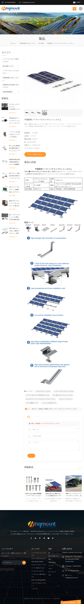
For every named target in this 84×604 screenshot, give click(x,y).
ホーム (14, 43)
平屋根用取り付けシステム (27, 43)
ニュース (50, 566)
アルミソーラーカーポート (38, 558)
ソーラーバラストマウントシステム (64, 391)
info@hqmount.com (28, 2)
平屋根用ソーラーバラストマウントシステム (47, 424)
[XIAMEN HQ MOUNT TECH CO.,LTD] (11, 8)
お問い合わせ (52, 562)
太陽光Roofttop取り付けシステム (11, 86)
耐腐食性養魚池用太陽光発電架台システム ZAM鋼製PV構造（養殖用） (14, 162)
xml (49, 575)
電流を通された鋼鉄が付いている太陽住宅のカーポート (53, 495)
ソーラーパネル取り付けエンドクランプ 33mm (14, 134)
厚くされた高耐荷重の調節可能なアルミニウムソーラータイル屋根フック (14, 148)
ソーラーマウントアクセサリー (10, 72)
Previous (78, 467)
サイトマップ (52, 572)
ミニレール (34, 589)
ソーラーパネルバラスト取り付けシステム (37, 395)
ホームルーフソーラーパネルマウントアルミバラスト (40, 399)
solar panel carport (37, 562)
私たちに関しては (53, 556)
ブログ (50, 569)
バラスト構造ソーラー (32, 403)
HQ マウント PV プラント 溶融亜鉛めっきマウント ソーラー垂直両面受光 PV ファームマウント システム (14, 189)
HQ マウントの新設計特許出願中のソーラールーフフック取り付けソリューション (14, 176)
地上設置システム (8, 66)
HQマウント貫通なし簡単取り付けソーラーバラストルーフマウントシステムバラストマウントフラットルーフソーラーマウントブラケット (54, 409)
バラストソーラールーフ (65, 399)
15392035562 (77, 566)
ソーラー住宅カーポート (38, 568)
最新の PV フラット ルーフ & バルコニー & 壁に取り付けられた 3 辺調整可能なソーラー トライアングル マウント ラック (14, 203)
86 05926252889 (73, 571)
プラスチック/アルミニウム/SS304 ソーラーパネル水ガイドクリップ (14, 107)
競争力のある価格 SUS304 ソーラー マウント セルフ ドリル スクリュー (33, 495)
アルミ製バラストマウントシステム (35, 171)
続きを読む (12, 113)
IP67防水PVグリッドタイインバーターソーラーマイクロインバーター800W (14, 120)
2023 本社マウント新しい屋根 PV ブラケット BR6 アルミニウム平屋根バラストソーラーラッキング (14, 231)
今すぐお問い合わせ (35, 154)
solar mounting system (38, 580)
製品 (49, 559)
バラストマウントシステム (43, 391)
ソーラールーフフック (37, 571)
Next (81, 467)
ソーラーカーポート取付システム (10, 60)
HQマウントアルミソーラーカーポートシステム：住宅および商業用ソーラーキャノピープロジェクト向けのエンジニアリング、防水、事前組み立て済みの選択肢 (74, 495)
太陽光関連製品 (8, 92)
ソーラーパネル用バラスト (49, 403)
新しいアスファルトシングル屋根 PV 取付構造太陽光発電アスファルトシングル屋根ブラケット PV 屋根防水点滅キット (14, 217)
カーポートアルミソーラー (38, 565)
